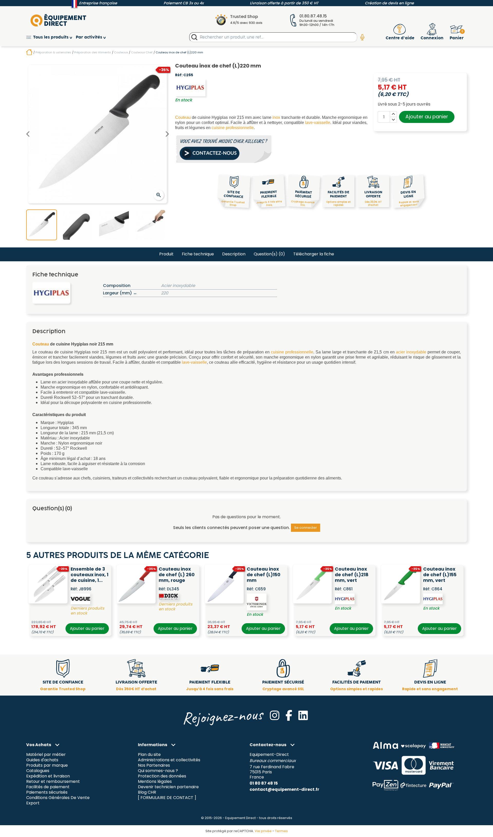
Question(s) (269, 254)
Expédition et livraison (48, 776)
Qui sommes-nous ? (158, 771)
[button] (51, 37)
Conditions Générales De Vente (58, 797)
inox (276, 117)
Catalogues (37, 771)
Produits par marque (47, 765)
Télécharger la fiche (313, 254)
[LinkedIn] (303, 715)
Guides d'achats (42, 760)
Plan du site (149, 754)
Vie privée (263, 831)
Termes (281, 831)
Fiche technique (198, 254)
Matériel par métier (46, 754)
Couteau (183, 117)
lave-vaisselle (317, 122)
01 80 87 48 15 (264, 783)
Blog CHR (147, 792)
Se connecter (305, 527)
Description (233, 254)
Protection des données (162, 776)
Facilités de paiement (48, 787)
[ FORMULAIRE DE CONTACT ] (167, 797)
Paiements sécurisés (47, 792)
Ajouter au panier (426, 116)
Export (33, 803)
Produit (166, 254)
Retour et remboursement (53, 781)
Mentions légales (155, 781)
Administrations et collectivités (169, 760)
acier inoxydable (411, 352)
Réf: (179, 75)
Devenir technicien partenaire (168, 787)
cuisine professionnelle (233, 128)
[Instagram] (274, 715)
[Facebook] (289, 715)
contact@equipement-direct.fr (284, 789)
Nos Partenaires (154, 765)
